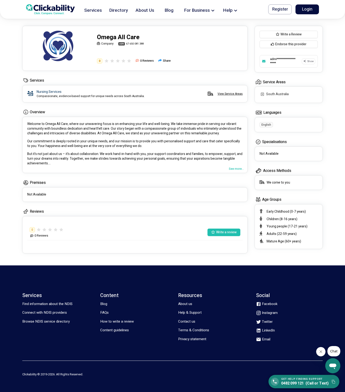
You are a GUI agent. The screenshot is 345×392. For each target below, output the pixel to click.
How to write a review (117, 321)
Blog (103, 303)
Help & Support (190, 312)
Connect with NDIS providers (44, 312)
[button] (93, 9)
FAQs (104, 312)
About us (185, 303)
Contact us (186, 321)
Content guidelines (114, 330)
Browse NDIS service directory (46, 321)
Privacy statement (192, 339)
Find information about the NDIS (47, 303)
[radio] (106, 61)
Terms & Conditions (193, 330)
